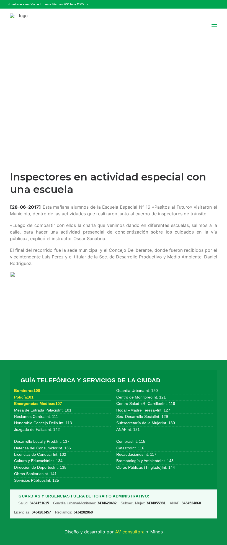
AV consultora (130, 531)
